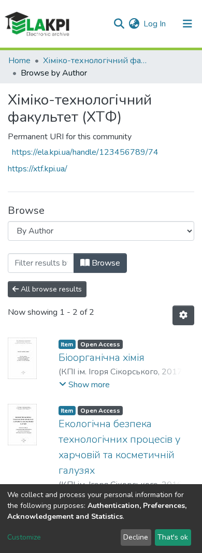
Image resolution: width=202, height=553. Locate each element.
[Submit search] (118, 24)
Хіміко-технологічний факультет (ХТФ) (95, 60)
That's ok (172, 537)
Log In (155, 24)
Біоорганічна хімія (102, 358)
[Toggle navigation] (187, 23)
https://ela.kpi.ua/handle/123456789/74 (85, 152)
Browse (105, 263)
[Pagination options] (183, 315)
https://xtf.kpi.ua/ (37, 168)
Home (19, 60)
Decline (135, 537)
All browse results (50, 289)
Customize (24, 537)
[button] (133, 24)
